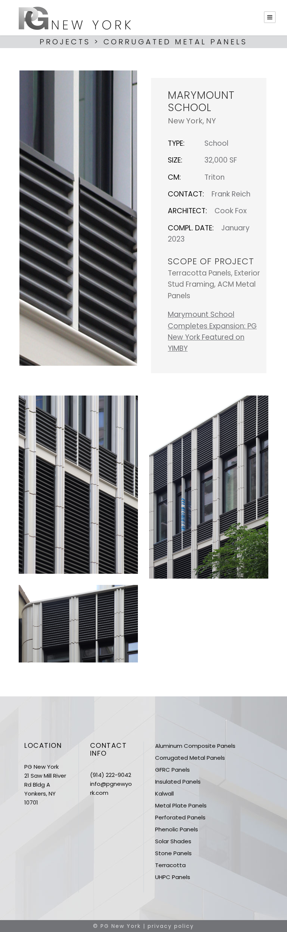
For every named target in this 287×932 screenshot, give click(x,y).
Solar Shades (173, 841)
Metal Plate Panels (181, 805)
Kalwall (164, 793)
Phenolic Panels (176, 829)
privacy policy (171, 926)
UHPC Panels (172, 877)
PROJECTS (65, 42)
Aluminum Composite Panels (195, 746)
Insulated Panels (178, 781)
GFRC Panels (172, 770)
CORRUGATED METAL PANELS (175, 42)
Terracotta (170, 865)
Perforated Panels (180, 817)
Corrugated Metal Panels (190, 758)
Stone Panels (173, 853)
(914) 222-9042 (110, 775)
